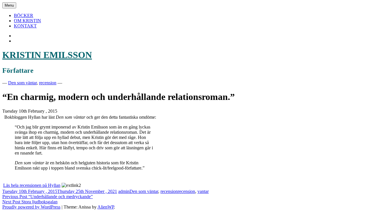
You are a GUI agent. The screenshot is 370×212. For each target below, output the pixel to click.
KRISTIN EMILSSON (47, 55)
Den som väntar (22, 82)
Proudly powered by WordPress (31, 206)
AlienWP (105, 206)
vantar (203, 191)
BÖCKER (23, 15)
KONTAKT (25, 25)
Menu (9, 5)
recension (47, 82)
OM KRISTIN (27, 20)
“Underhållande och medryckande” (47, 196)
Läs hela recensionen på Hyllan (31, 185)
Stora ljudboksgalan (30, 201)
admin (124, 191)
